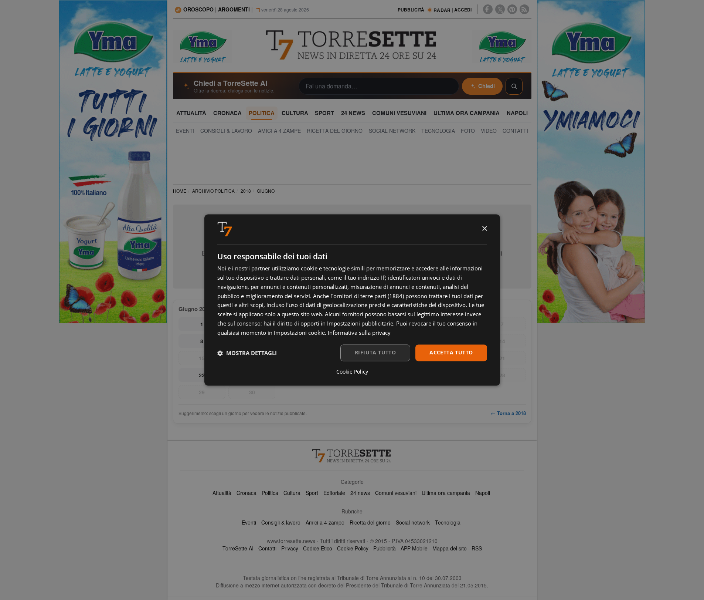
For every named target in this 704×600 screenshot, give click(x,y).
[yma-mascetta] (202, 46)
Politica (270, 492)
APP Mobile (414, 548)
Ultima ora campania (446, 492)
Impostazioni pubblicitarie (360, 323)
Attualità (221, 492)
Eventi (249, 522)
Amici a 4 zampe (325, 522)
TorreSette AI (238, 548)
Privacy (289, 548)
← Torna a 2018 (508, 413)
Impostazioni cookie (299, 332)
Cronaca (246, 492)
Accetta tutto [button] (451, 352)
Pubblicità (384, 548)
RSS (477, 548)
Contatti (267, 548)
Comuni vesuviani (395, 492)
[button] (247, 353)
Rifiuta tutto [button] (375, 352)
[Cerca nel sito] (514, 86)
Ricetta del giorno (370, 522)
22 (202, 375)
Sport (312, 492)
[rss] (524, 9)
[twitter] (500, 9)
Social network (413, 522)
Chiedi (486, 86)
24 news (360, 492)
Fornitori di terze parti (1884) (367, 296)
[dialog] (352, 299)
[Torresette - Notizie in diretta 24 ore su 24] (352, 456)
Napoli (482, 492)
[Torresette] (352, 45)
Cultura (291, 492)
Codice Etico (317, 548)
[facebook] (488, 9)
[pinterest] (512, 9)
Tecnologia (447, 522)
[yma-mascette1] (501, 46)
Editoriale (334, 492)
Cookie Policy (352, 548)
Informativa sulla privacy (359, 332)
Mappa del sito (449, 548)
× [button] (484, 229)
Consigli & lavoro (280, 522)
